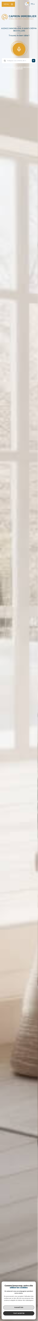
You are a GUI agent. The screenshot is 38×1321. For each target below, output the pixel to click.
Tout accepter (18, 1313)
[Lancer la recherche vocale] (19, 48)
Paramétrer (18, 1307)
